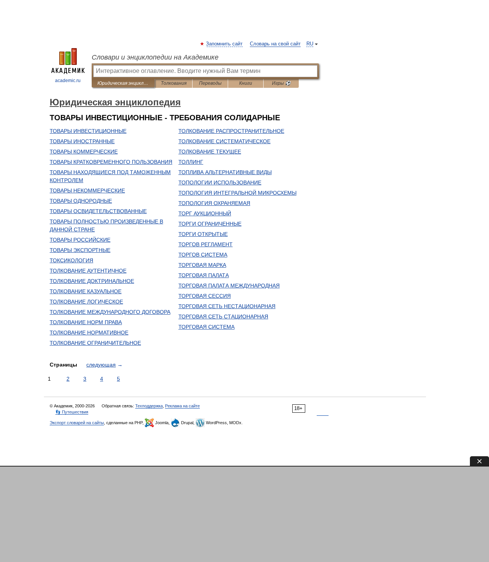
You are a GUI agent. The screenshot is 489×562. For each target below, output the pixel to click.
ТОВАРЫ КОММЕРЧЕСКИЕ (84, 152)
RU (309, 44)
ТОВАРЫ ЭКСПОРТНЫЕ (80, 250)
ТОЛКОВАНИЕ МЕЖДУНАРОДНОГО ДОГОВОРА (110, 312)
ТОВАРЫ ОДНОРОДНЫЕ (81, 201)
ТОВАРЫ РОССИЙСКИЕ (80, 240)
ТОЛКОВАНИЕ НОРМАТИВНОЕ (89, 332)
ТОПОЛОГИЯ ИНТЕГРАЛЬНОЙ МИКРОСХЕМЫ (237, 193)
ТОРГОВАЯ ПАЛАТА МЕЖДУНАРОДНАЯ (229, 286)
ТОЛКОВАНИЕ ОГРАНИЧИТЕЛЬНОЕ (95, 343)
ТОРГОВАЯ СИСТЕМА (206, 327)
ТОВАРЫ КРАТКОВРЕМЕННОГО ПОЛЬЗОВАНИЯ (111, 162)
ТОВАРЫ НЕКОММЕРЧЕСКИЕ (87, 190)
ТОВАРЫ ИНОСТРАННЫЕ (82, 141)
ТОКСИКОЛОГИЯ (71, 260)
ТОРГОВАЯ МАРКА (202, 265)
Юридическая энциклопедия (123, 83)
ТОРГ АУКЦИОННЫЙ (204, 213)
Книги (245, 83)
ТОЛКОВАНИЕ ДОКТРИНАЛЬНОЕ (92, 281)
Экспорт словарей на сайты (77, 422)
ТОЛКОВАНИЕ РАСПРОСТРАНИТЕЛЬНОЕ (231, 131)
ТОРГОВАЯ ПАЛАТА (203, 275)
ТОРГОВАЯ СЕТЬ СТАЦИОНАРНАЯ (223, 316)
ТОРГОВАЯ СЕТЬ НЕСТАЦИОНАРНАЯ (226, 306)
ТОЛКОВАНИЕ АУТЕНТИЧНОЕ (88, 271)
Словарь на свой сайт (275, 44)
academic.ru (68, 80)
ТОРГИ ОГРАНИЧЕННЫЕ (209, 224)
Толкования (173, 83)
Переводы (210, 83)
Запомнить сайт (225, 44)
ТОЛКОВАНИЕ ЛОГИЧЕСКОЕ (86, 302)
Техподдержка (149, 406)
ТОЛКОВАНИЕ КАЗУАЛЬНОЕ (85, 291)
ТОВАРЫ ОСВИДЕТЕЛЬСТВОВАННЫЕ (98, 211)
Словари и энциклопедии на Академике (155, 57)
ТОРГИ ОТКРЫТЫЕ (203, 234)
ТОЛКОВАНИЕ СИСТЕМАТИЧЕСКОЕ (224, 141)
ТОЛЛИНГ (190, 162)
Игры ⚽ (281, 83)
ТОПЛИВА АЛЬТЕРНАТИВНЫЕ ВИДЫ (225, 172)
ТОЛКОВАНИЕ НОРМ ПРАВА (86, 322)
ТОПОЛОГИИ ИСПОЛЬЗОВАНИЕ (219, 182)
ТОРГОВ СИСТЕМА (202, 255)
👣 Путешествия (71, 412)
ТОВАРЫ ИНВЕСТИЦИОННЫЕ (88, 131)
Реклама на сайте (182, 406)
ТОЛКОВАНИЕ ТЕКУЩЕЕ (209, 152)
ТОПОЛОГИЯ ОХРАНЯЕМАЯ (214, 203)
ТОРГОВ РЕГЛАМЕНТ (205, 244)
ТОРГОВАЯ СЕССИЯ (204, 296)
